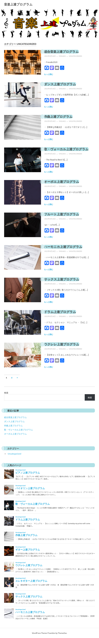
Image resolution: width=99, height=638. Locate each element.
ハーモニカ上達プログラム (63, 247)
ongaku (62, 56)
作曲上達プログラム (58, 116)
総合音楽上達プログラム (61, 51)
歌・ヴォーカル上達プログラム (66, 149)
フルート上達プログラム (61, 214)
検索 (6, 392)
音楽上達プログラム (18, 4)
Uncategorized (75, 56)
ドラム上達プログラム (60, 312)
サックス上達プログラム (61, 279)
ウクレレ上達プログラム (61, 344)
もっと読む (48, 74)
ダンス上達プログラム (60, 84)
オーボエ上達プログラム (61, 182)
